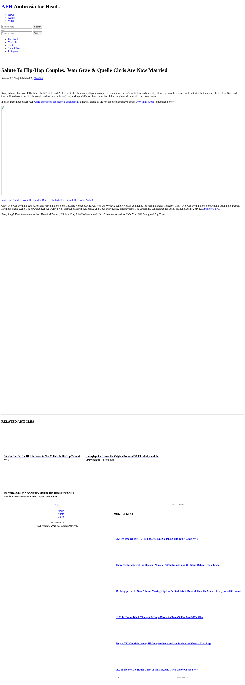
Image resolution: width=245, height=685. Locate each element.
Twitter (12, 45)
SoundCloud (14, 48)
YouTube (13, 42)
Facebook (13, 39)
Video (11, 20)
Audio (11, 17)
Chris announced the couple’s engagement (56, 101)
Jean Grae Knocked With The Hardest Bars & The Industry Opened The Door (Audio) (47, 200)
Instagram (13, 51)
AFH (7, 6)
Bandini (38, 78)
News (11, 14)
